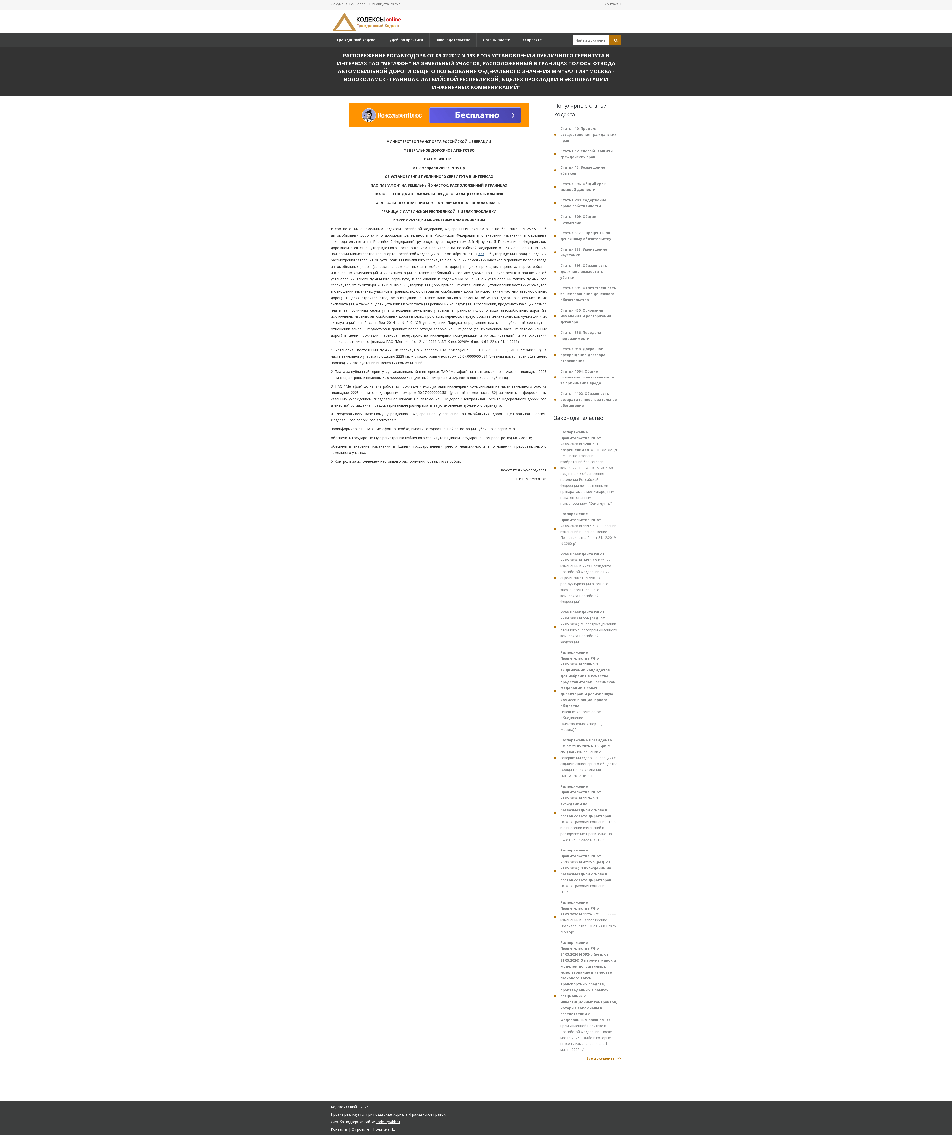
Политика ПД (384, 1129)
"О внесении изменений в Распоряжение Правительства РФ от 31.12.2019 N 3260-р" (588, 528)
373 (481, 254)
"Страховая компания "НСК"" (585, 871)
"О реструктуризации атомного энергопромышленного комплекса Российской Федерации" (588, 627)
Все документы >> (603, 1058)
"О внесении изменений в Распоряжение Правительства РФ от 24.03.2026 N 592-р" (588, 917)
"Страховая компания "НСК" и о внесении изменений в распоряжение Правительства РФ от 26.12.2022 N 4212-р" (588, 813)
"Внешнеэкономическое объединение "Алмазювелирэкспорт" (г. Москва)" (588, 691)
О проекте (532, 39)
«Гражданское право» (426, 1114)
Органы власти (496, 39)
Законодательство (453, 39)
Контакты (612, 4)
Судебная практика (405, 39)
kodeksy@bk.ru (388, 1121)
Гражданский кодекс (356, 39)
